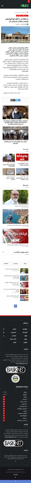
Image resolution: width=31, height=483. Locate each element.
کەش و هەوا (13, 339)
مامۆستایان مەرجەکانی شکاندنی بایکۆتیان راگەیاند (9, 165)
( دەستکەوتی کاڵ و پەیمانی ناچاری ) (21, 206)
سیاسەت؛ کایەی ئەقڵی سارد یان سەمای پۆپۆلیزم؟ (11, 290)
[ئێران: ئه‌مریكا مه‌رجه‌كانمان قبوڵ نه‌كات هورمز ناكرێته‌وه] (15, 216)
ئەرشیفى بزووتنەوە (22, 408)
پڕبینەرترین (15, 263)
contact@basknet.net (22, 363)
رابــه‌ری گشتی (23, 406)
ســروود (25, 418)
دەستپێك (24, 12)
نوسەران (14, 335)
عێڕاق (26, 335)
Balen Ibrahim (23, 24)
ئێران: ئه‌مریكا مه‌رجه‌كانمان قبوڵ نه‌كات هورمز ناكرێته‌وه (17, 225)
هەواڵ (18, 15)
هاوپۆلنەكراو (23, 416)
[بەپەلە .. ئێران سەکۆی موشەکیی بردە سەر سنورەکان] (22, 171)
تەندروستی (18, 12)
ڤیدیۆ (14, 342)
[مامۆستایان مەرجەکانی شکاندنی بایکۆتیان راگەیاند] (9, 158)
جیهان (25, 339)
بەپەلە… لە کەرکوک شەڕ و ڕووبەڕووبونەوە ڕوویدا (23, 164)
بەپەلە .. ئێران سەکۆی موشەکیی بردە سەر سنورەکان (22, 178)
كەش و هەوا (23, 401)
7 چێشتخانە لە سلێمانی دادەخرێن (10, 178)
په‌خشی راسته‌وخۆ (22, 420)
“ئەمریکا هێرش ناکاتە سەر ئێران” (12, 296)
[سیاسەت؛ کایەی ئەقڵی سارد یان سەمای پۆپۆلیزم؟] (24, 291)
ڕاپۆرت (25, 397)
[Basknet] (24, 5)
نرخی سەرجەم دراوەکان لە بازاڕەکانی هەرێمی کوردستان (17, 245)
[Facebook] (15, 306)
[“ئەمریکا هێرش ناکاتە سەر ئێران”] (24, 298)
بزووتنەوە (25, 329)
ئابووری (25, 342)
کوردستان (25, 332)
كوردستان (21, 15)
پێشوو (25, 263)
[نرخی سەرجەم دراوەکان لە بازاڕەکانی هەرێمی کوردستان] (15, 236)
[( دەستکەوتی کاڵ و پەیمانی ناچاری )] (15, 197)
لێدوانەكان (6, 263)
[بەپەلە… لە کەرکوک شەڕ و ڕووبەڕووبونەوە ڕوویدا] (22, 157)
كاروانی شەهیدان (22, 413)
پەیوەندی (15, 474)
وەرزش (14, 329)
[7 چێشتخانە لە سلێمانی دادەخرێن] (9, 171)
